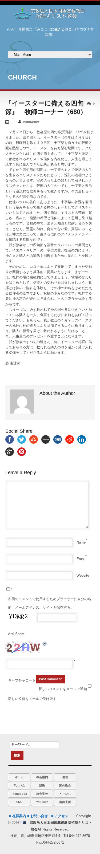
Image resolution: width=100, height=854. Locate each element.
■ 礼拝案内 (17, 816)
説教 (42, 785)
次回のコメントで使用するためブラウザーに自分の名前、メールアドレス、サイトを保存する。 (49, 603)
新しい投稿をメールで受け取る (32, 699)
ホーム (19, 777)
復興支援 (65, 802)
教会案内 (42, 777)
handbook (20, 793)
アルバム (19, 785)
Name (81, 542)
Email (81, 559)
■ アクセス (59, 816)
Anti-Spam (16, 634)
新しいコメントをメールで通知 (62, 689)
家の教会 (65, 785)
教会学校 (42, 793)
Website (83, 575)
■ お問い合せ (37, 816)
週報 (65, 777)
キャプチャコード (22, 680)
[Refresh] (45, 644)
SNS (19, 802)
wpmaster (31, 122)
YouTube (42, 802)
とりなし (65, 793)
